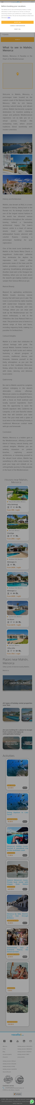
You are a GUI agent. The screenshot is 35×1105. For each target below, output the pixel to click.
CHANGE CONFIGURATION (17, 25)
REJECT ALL (17, 29)
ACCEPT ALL (17, 22)
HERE (9, 17)
